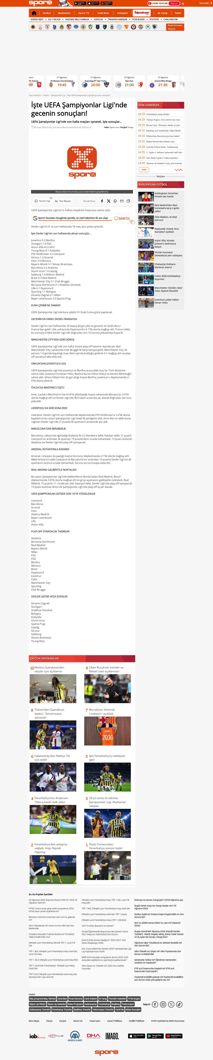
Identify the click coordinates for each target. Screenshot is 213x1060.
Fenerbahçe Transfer (62, 1009)
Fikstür (171, 28)
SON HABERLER (149, 105)
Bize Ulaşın (34, 1021)
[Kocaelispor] (104, 27)
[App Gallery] (174, 1037)
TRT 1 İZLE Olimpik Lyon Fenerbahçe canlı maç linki (53, 960)
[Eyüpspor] (140, 27)
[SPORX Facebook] (155, 1004)
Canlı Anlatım (90, 998)
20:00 (95, 84)
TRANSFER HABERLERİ (117, 19)
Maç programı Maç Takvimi (42, 998)
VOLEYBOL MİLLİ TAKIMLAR (77, 19)
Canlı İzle (119, 1009)
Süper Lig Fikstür (37, 1004)
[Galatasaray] (40, 27)
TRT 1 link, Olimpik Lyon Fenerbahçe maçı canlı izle (106, 908)
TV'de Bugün (134, 998)
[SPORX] (106, 1053)
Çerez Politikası (114, 1021)
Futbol (47, 12)
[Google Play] (155, 1037)
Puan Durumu (175, 25)
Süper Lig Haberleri (57, 1004)
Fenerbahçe (104, 1004)
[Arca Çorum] (133, 27)
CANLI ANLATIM (171, 19)
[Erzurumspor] (155, 27)
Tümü (177, 12)
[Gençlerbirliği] (33, 27)
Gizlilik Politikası (136, 1021)
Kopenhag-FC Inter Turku (95, 81)
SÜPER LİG (98, 19)
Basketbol (64, 12)
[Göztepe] (126, 27)
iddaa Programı (75, 1004)
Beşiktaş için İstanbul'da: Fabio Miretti (163, 131)
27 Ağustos (62, 77)
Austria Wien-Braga (163, 81)
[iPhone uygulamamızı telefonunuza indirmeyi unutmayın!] (92, 5)
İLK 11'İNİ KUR (54, 19)
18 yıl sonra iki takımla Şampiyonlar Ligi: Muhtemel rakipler (107, 802)
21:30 (162, 84)
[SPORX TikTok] (179, 1004)
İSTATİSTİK (154, 19)
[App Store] (136, 1037)
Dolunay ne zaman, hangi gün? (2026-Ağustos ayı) (158, 900)
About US (77, 1021)
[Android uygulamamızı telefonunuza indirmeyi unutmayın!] (79, 5)
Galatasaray (91, 1004)
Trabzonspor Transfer (102, 1009)
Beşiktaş (116, 1004)
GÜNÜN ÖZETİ (37, 19)
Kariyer (62, 1021)
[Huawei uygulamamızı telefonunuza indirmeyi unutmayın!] (105, 5)
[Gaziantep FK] (69, 27)
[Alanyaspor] (61, 27)
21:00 (129, 84)
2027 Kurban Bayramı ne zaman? (98, 926)
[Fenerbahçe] (83, 27)
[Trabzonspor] (54, 27)
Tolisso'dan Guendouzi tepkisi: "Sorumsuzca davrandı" (49, 713)
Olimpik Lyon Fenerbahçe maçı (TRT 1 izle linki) (104, 920)
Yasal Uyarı (95, 1021)
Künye (49, 1021)
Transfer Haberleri (117, 998)
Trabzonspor (128, 1004)
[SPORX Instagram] (163, 1004)
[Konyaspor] (147, 27)
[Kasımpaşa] (76, 27)
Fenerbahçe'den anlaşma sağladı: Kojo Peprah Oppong (51, 848)
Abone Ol (174, 3)
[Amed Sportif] (90, 27)
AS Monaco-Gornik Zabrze (62, 81)
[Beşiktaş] (112, 27)
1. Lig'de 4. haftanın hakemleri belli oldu (164, 152)
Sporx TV (83, 12)
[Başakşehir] (97, 27)
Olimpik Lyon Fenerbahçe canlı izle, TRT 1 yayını (104, 914)
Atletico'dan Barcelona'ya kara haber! (163, 136)
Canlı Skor (103, 12)
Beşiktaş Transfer (82, 1009)
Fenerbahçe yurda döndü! (157, 114)
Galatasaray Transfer (39, 1009)
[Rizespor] (119, 27)
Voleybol (122, 12)
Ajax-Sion (129, 81)
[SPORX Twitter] (171, 1004)
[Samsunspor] (47, 27)
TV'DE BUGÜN (138, 19)
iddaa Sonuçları (133, 1009)
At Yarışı (162, 12)
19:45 (61, 84)
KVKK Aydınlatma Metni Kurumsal (167, 1021)
